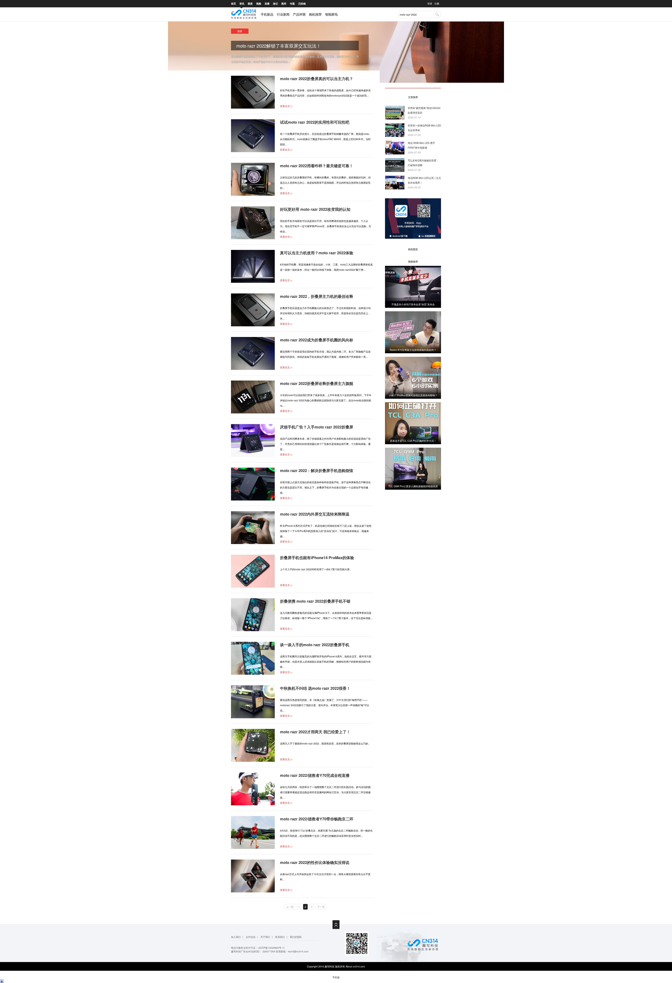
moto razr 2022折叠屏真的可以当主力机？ (316, 78)
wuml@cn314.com (298, 951)
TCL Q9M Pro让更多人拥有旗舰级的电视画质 (413, 486)
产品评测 (299, 14)
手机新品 (267, 14)
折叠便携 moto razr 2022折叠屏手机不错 (315, 601)
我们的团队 (296, 937)
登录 (429, 3)
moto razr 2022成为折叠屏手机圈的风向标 (316, 340)
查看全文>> (286, 106)
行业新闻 (283, 14)
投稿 (302, 3)
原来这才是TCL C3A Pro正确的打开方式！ (413, 440)
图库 (283, 3)
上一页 (289, 907)
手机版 (336, 977)
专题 (292, 3)
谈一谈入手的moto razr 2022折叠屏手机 (314, 644)
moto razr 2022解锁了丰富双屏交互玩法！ (278, 45)
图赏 (250, 3)
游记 (275, 3)
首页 (233, 3)
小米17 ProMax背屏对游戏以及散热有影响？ (413, 395)
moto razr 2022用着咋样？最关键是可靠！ (316, 165)
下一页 (321, 907)
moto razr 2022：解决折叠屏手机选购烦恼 (316, 470)
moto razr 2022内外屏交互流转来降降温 (314, 514)
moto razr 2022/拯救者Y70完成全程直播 (314, 775)
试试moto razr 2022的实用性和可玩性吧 (314, 122)
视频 (258, 3)
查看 (413, 287)
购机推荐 (315, 14)
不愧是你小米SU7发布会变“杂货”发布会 (413, 304)
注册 (436, 3)
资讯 (241, 3)
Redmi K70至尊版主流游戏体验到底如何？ (413, 350)
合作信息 (250, 937)
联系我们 (280, 937)
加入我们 (236, 937)
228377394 (268, 951)
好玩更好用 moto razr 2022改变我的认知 (315, 209)
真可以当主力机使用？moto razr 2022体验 (316, 252)
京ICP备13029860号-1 (271, 947)
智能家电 (331, 14)
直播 (267, 3)
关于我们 (265, 937)
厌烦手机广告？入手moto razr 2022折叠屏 (316, 427)
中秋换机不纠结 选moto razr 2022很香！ (315, 688)
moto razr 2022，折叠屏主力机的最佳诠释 (316, 296)
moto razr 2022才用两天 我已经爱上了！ (315, 731)
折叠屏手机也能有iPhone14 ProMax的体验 (317, 557)
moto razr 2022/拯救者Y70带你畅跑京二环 (316, 819)
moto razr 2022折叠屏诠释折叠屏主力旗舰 (316, 383)
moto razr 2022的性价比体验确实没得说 (314, 862)
